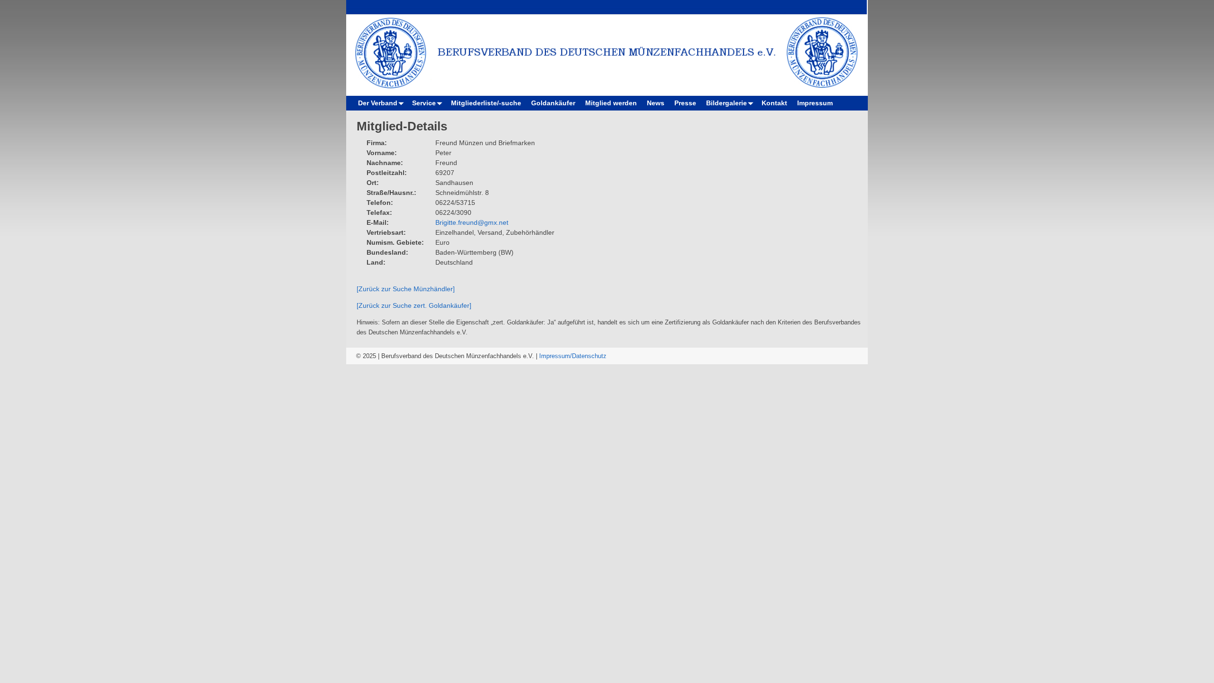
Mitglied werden (611, 103)
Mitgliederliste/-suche (486, 103)
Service (424, 103)
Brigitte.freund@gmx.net (471, 222)
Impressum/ (555, 356)
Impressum (815, 103)
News (655, 103)
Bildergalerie (726, 103)
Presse (685, 103)
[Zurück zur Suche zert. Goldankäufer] (414, 305)
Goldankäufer (553, 103)
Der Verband (377, 103)
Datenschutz (589, 356)
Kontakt (774, 103)
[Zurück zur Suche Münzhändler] (406, 289)
